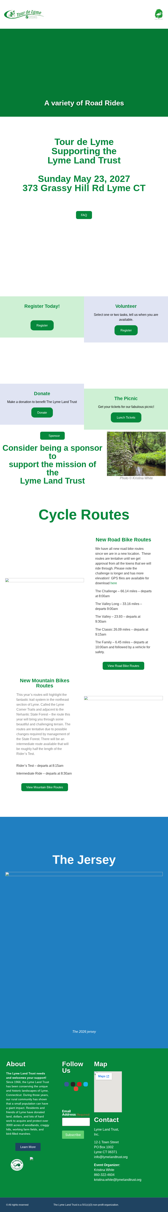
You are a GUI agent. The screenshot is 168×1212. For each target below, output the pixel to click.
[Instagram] (73, 1084)
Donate (42, 412)
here (113, 583)
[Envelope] (76, 1088)
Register (42, 325)
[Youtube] (79, 1084)
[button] (135, 14)
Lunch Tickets (126, 417)
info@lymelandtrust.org (111, 1157)
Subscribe (73, 1135)
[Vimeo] (85, 1084)
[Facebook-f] (66, 1084)
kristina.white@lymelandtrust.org (117, 1179)
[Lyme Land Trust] (158, 13)
